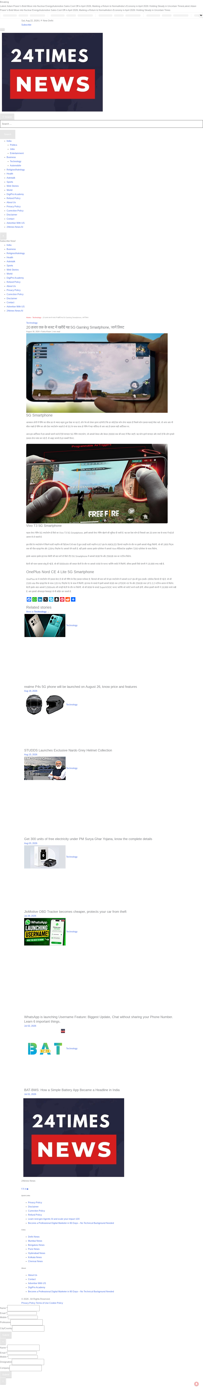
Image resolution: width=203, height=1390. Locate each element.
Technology (15, 161)
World (9, 190)
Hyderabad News (36, 1253)
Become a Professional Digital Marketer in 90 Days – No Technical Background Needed (71, 1223)
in (25, 1189)
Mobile (4, 1317)
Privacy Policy (14, 206)
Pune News (33, 1249)
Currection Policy (15, 210)
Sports (10, 182)
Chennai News (35, 1261)
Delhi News (33, 1237)
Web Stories (13, 186)
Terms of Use (42, 1303)
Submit (5, 1335)
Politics (13, 145)
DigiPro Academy (15, 194)
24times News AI (15, 227)
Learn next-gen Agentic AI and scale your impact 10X (54, 1219)
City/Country (6, 1328)
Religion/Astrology (16, 170)
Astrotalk (11, 178)
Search (8, 117)
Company (5, 1368)
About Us (11, 202)
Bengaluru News (36, 1245)
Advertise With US (16, 223)
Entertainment (17, 153)
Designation (6, 1362)
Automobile (15, 165)
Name (3, 1308)
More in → (37, 612)
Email (3, 1313)
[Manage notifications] (196, 1384)
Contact (10, 219)
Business (11, 157)
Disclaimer (12, 214)
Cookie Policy (56, 1303)
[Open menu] (2, 29)
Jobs (12, 149)
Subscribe (26, 25)
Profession (5, 1322)
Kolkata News (35, 1257)
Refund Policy (13, 198)
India (9, 141)
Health (10, 174)
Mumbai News (35, 1241)
